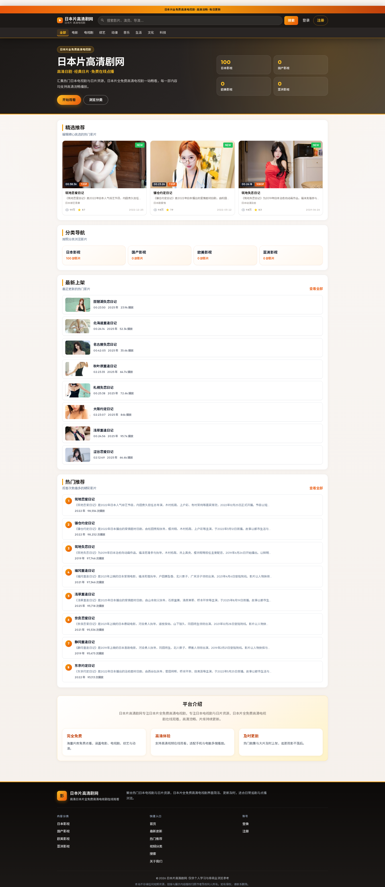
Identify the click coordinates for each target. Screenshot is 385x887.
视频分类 (156, 846)
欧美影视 (63, 839)
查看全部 (316, 289)
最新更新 (156, 831)
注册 (320, 20)
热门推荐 (156, 839)
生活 (138, 32)
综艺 (102, 32)
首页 (153, 824)
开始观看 (69, 100)
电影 (75, 32)
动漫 (114, 32)
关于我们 (156, 861)
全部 (63, 32)
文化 (151, 32)
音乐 (126, 32)
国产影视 (63, 831)
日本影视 (63, 824)
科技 (163, 32)
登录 (306, 20)
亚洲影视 (63, 846)
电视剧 (88, 32)
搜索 (291, 20)
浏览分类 (95, 100)
